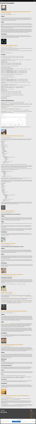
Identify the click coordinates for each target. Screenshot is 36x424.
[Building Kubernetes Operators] (3, 288)
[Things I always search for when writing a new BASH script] (3, 270)
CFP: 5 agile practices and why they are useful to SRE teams (12, 344)
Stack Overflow (7, 282)
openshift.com (15, 301)
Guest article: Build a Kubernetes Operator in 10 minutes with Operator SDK (15, 395)
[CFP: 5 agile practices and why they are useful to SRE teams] (3, 340)
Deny (25, 421)
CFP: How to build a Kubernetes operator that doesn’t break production (14, 311)
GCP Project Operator (11, 404)
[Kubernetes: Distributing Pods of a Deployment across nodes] (3, 131)
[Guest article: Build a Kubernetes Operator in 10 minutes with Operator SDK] (3, 391)
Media (31, 418)
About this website (32, 414)
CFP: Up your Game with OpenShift (7, 210)
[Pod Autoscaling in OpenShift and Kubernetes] (3, 41)
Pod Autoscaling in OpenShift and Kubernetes (9, 45)
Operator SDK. (10, 399)
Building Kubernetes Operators (7, 292)
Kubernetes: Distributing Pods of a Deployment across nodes (12, 135)
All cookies (16, 421)
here (14, 399)
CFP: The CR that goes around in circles (8, 243)
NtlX (1, 0)
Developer (31, 415)
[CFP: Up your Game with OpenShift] (3, 207)
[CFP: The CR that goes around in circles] (3, 239)
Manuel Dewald (14, 14)
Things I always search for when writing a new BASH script (12, 274)
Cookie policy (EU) (32, 417)
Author (31, 416)
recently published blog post (6, 323)
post (12, 301)
